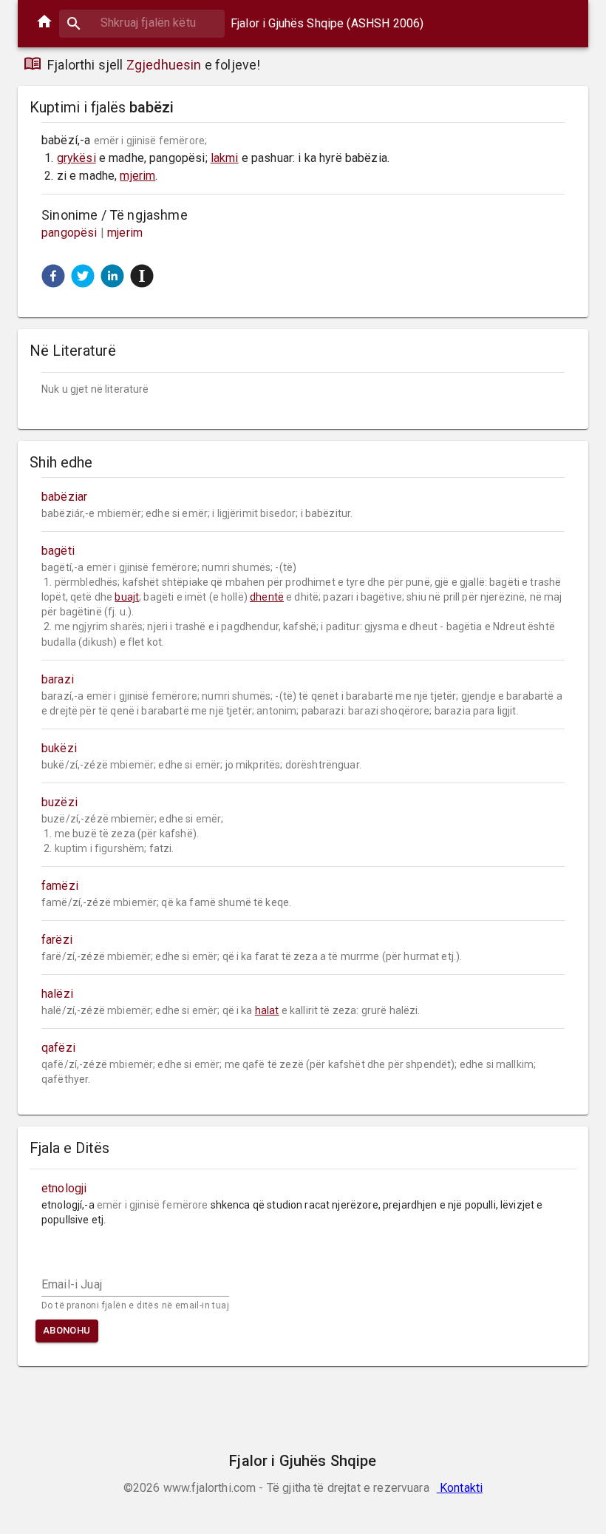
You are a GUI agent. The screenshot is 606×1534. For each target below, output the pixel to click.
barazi (57, 679)
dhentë (267, 597)
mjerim (137, 176)
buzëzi (59, 802)
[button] (53, 276)
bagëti (58, 551)
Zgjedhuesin (164, 64)
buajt (127, 597)
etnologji (63, 1188)
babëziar (64, 497)
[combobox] (142, 23)
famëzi (59, 886)
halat (267, 1010)
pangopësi (69, 233)
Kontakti (460, 1488)
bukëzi (59, 748)
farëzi (56, 940)
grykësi (76, 158)
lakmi (225, 158)
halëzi (57, 994)
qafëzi (58, 1048)
